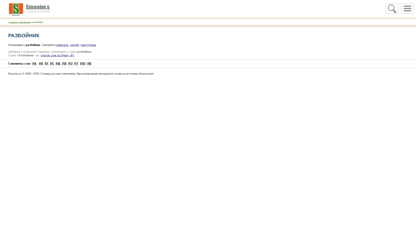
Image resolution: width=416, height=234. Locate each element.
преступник (88, 45)
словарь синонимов (19, 22)
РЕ (52, 63)
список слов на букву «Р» (57, 55)
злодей (74, 45)
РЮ (83, 63)
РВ (41, 63)
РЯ (89, 63)
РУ (76, 63)
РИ (64, 63)
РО (70, 63)
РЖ (58, 63)
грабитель (61, 45)
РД (46, 63)
